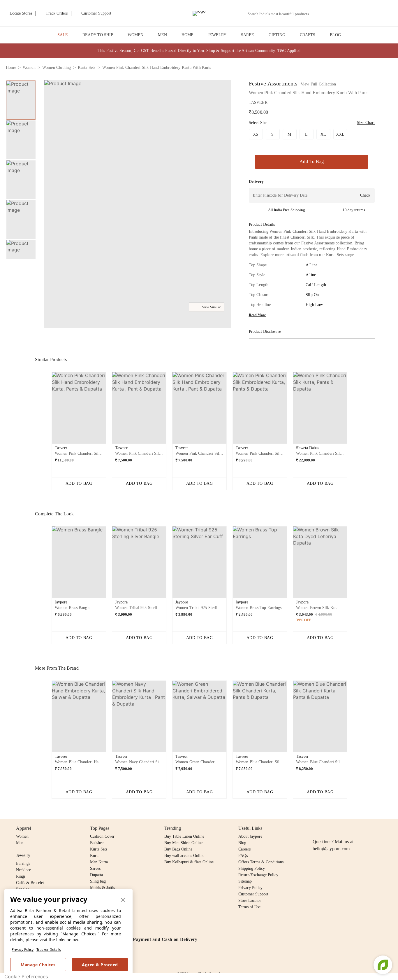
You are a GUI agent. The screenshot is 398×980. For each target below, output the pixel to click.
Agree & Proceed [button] (100, 964)
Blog (242, 843)
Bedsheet (97, 843)
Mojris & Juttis (102, 888)
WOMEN (135, 35)
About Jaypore (250, 836)
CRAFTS (307, 35)
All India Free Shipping (286, 210)
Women (22, 836)
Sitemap (245, 881)
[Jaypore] (199, 13)
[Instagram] (316, 828)
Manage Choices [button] (38, 964)
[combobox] (281, 14)
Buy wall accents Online (184, 855)
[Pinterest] (361, 828)
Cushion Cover (102, 836)
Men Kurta (99, 862)
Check (365, 195)
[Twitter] (338, 828)
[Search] (316, 14)
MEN (162, 35)
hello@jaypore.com (331, 848)
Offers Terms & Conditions (260, 862)
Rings (20, 876)
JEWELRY (217, 35)
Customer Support (253, 894)
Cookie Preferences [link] (26, 976)
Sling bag (98, 881)
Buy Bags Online (178, 849)
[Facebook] (327, 828)
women (29, 67)
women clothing (56, 67)
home (11, 67)
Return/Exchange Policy (258, 875)
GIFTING (277, 35)
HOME (187, 35)
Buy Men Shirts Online (183, 843)
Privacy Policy (23, 949)
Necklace (23, 870)
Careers (244, 849)
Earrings (23, 863)
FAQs (243, 855)
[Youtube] (349, 828)
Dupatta (96, 875)
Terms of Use (249, 907)
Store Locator (249, 900)
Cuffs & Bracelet (30, 883)
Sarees (95, 868)
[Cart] (359, 13)
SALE (62, 35)
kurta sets (87, 67)
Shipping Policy (251, 868)
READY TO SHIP (97, 35)
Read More (257, 315)
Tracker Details (48, 949)
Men (19, 843)
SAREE (247, 35)
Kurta (94, 855)
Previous (21, 80)
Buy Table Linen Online (184, 836)
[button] (330, 13)
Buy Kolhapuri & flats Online (189, 862)
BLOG (335, 35)
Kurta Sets (98, 849)
